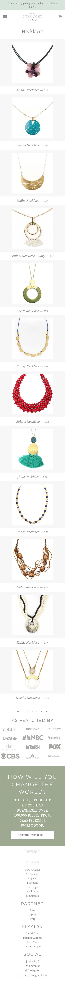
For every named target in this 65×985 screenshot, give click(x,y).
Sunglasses (32, 895)
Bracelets (32, 882)
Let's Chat (32, 942)
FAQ (32, 919)
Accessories (32, 874)
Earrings (32, 887)
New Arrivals (32, 869)
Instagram (34, 970)
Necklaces (32, 891)
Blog (32, 910)
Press (32, 914)
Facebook (34, 961)
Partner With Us (32, 937)
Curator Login (32, 946)
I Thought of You (37, 975)
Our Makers (32, 933)
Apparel (32, 878)
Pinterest (34, 966)
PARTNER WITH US (31, 835)
